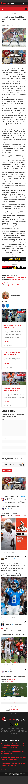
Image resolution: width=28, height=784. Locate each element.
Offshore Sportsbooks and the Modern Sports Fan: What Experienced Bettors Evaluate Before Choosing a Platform (14, 745)
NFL (25, 25)
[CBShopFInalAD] (14, 63)
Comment (5, 419)
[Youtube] (26, 3)
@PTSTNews (10, 277)
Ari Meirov (8, 624)
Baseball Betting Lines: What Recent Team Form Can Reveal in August (13, 764)
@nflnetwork (11, 679)
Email (4, 445)
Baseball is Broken (6, 770)
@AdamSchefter (20, 515)
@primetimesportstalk (14, 285)
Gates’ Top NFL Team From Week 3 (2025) (12, 326)
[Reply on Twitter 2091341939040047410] (2, 699)
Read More (6, 341)
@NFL (11, 508)
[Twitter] (21, 3)
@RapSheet (4, 517)
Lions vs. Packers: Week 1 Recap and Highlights (12, 353)
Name (4, 439)
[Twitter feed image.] (14, 534)
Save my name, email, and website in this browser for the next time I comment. (13, 459)
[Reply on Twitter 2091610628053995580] (2, 665)
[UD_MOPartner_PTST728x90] (14, 260)
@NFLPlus (10, 681)
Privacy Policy (16, 774)
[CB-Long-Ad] (14, 268)
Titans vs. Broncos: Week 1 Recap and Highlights (13, 389)
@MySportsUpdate (18, 624)
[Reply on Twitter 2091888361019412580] (2, 552)
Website (4, 451)
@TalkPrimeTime (21, 277)
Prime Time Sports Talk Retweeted (12, 506)
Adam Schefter (9, 559)
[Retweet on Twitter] (3, 506)
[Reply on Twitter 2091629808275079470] (2, 617)
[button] (26, 9)
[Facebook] (23, 3)
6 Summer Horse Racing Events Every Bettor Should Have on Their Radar (13, 758)
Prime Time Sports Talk (17, 279)
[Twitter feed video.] (14, 690)
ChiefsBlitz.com (14, 709)
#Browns (3, 629)
